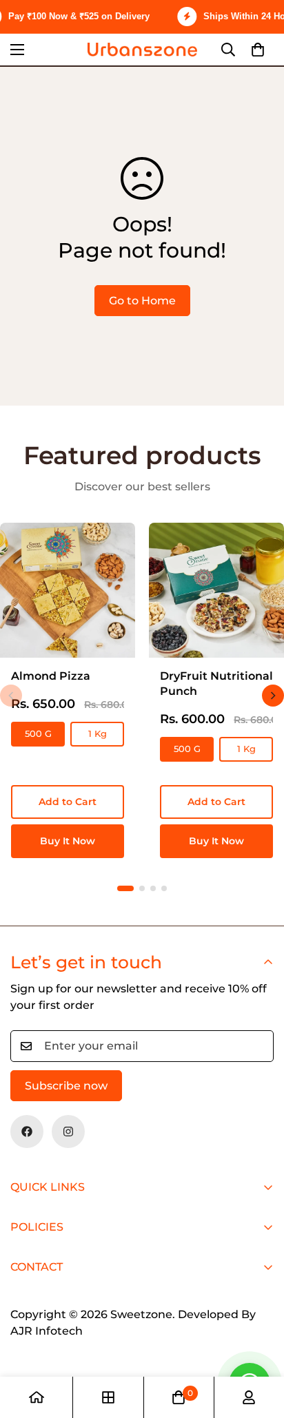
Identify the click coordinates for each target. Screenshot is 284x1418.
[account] (249, 1397)
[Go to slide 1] (125, 888)
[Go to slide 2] (142, 888)
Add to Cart (68, 801)
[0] (258, 49)
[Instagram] (68, 1131)
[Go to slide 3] (153, 888)
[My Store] (142, 49)
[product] (36, 1397)
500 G (38, 733)
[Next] (273, 696)
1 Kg (97, 733)
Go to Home (142, 300)
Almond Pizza (50, 675)
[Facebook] (26, 1131)
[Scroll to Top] (259, 1345)
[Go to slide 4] (164, 888)
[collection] (108, 1397)
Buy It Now (67, 841)
